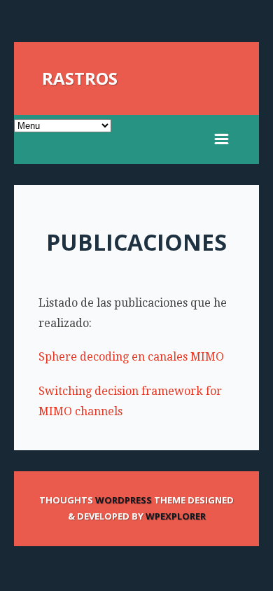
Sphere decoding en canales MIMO (131, 356)
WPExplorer (176, 516)
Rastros (80, 78)
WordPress (123, 500)
